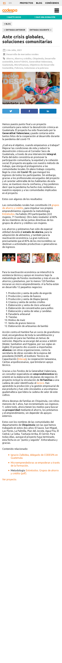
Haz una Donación (45, 17)
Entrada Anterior (15, 30)
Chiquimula (38, 58)
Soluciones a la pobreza (36, 68)
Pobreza (18, 68)
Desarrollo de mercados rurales (22, 54)
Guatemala (7, 65)
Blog (39, 3)
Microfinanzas (21, 65)
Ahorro (10, 58)
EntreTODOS (21, 62)
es (4, 3)
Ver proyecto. (9, 479)
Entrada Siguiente (39, 30)
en (10, 3)
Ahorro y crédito (23, 58)
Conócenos (52, 3)
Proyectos (26, 3)
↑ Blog (7, 24)
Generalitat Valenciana (40, 62)
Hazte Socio (14, 17)
